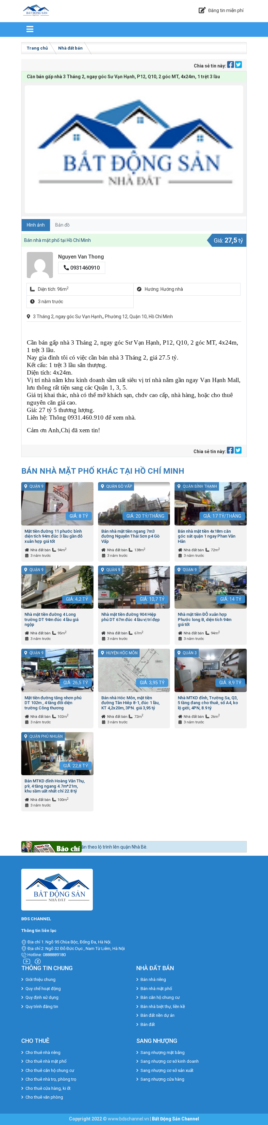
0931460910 (84, 268)
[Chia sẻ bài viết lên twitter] (238, 65)
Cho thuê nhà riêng (42, 1052)
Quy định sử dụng (42, 997)
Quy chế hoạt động (43, 988)
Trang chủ (37, 48)
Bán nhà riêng (153, 979)
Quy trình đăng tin (41, 1006)
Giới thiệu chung (40, 979)
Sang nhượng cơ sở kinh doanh (170, 1061)
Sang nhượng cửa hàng (162, 1079)
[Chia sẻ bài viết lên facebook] (231, 65)
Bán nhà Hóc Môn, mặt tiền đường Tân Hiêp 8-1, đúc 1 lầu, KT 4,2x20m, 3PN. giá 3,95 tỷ (130, 702)
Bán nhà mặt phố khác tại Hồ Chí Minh (102, 471)
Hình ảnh (36, 225)
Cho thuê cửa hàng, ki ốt (48, 1088)
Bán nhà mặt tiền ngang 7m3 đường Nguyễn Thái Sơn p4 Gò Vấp (130, 536)
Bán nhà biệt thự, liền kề (163, 1006)
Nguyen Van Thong (81, 257)
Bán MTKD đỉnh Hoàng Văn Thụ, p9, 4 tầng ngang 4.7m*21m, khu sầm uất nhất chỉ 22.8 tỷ (55, 785)
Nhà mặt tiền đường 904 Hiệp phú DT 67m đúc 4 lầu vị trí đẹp (130, 617)
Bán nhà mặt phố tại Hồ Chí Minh (57, 240)
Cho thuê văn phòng (44, 1097)
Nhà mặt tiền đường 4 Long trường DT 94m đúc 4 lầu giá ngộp (51, 619)
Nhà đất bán (70, 48)
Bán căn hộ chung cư (160, 997)
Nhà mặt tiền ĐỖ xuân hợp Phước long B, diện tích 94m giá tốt (204, 619)
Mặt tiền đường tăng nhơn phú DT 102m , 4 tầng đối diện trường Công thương (53, 702)
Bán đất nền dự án (158, 1015)
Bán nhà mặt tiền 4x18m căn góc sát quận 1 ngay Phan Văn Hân (206, 536)
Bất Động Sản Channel (175, 1118)
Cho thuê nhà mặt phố (45, 1061)
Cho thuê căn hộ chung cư (49, 1070)
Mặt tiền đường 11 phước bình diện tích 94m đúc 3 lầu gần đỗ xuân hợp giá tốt (53, 536)
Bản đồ (62, 225)
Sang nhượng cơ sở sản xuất (167, 1070)
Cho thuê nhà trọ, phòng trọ (50, 1079)
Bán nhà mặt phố (156, 988)
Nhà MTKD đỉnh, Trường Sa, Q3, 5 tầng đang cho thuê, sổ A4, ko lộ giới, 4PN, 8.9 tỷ (208, 702)
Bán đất (148, 1024)
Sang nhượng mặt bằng (163, 1052)
